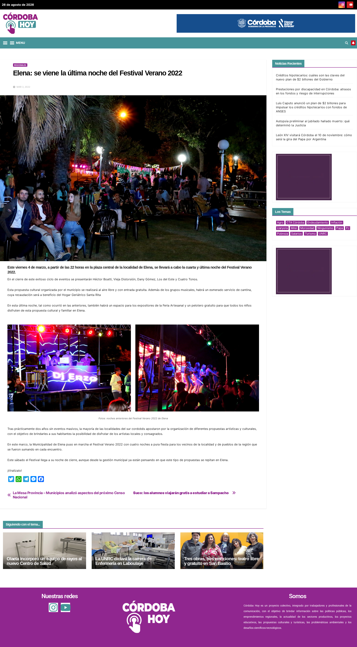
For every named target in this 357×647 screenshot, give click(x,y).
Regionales (20, 65)
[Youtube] (65, 607)
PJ (347, 228)
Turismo (310, 233)
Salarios (296, 233)
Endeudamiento (317, 222)
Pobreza (282, 233)
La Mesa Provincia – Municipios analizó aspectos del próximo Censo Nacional (69, 495)
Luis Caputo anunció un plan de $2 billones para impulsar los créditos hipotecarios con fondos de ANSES (311, 107)
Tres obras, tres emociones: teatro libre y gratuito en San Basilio (221, 561)
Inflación (336, 222)
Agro (280, 222)
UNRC (323, 233)
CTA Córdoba (295, 222)
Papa (339, 228)
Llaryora (282, 228)
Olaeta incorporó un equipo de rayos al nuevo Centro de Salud (44, 561)
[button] (346, 43)
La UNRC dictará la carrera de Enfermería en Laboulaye (123, 561)
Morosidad (307, 228)
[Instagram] (53, 607)
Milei (294, 228)
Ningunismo (325, 228)
